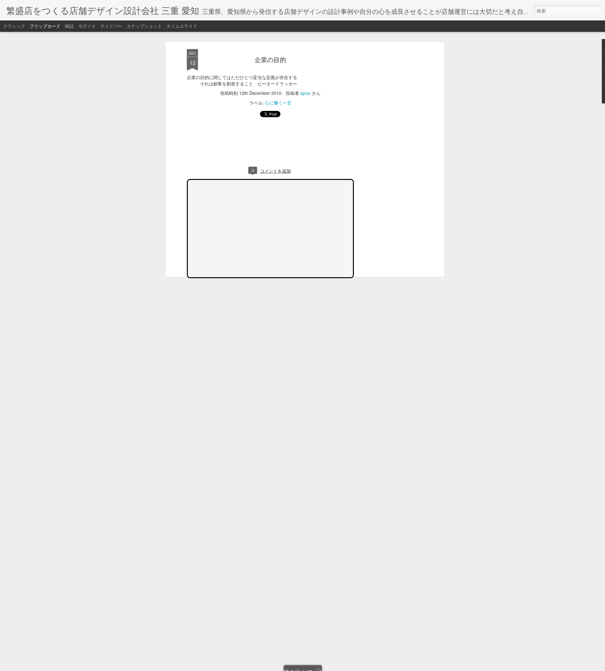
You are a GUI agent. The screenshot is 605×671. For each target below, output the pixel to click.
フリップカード (45, 26)
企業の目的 (270, 59)
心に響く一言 (278, 103)
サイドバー (111, 26)
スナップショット (144, 26)
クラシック (14, 26)
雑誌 (69, 26)
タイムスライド (181, 26)
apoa (305, 93)
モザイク (87, 26)
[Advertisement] (388, 148)
